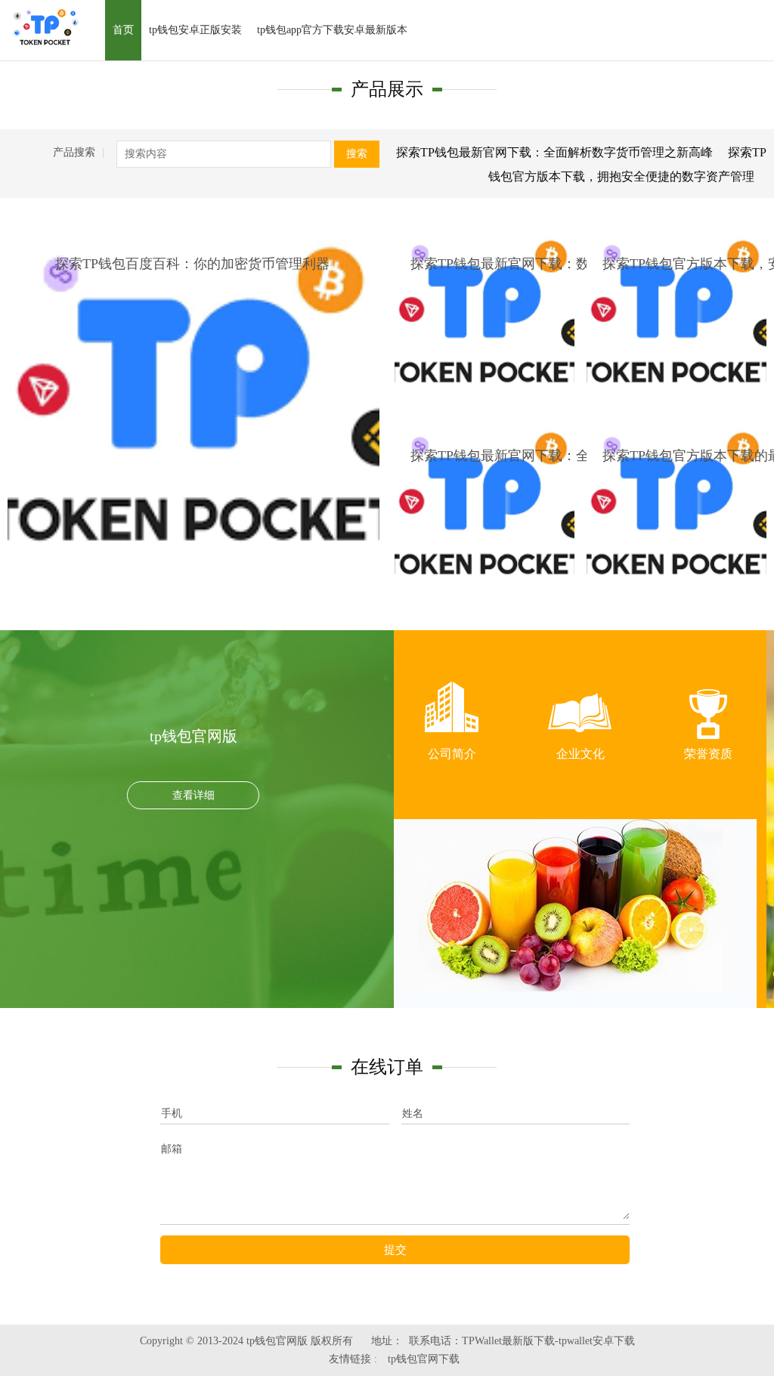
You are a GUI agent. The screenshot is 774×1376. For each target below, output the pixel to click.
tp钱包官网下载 (424, 1359)
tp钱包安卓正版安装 (195, 30)
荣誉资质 (708, 753)
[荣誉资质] (708, 710)
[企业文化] (580, 710)
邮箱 (171, 1149)
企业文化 (580, 753)
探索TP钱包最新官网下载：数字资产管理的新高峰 (561, 263)
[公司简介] (452, 710)
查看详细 (193, 795)
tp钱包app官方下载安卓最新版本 (332, 30)
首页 (123, 30)
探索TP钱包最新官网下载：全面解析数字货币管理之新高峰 (554, 152)
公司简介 (452, 753)
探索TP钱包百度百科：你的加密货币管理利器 (192, 263)
